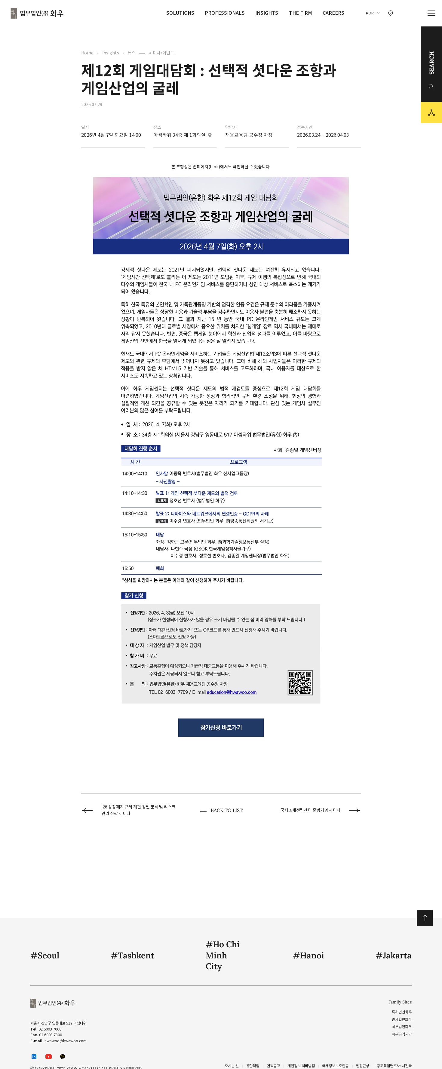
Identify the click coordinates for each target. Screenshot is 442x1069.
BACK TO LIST (227, 810)
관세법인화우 (402, 1019)
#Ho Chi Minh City (223, 955)
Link (214, 167)
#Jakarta (394, 955)
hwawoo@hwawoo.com (66, 1041)
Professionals (225, 13)
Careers (333, 13)
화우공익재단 (402, 1034)
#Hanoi (308, 955)
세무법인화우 (402, 1027)
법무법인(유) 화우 (37, 13)
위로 (425, 918)
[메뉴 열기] (431, 13)
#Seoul (44, 955)
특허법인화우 (402, 1012)
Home (87, 53)
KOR (370, 13)
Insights (266, 13)
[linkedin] (34, 1057)
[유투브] (48, 1056)
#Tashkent (132, 955)
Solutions (180, 13)
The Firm (300, 13)
